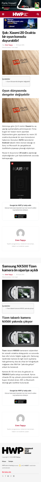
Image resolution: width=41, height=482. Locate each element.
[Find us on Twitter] (3, 476)
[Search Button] (38, 14)
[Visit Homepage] (20, 14)
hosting (11, 465)
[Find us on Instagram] (11, 476)
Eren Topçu (9, 45)
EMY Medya (16, 457)
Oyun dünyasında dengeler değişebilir (18, 81)
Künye (4, 461)
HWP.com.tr (5, 465)
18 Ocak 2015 (20, 45)
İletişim (11, 461)
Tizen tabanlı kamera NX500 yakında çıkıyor (20, 308)
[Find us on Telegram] (14, 476)
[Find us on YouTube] (8, 476)
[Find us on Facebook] (5, 476)
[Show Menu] (3, 14)
